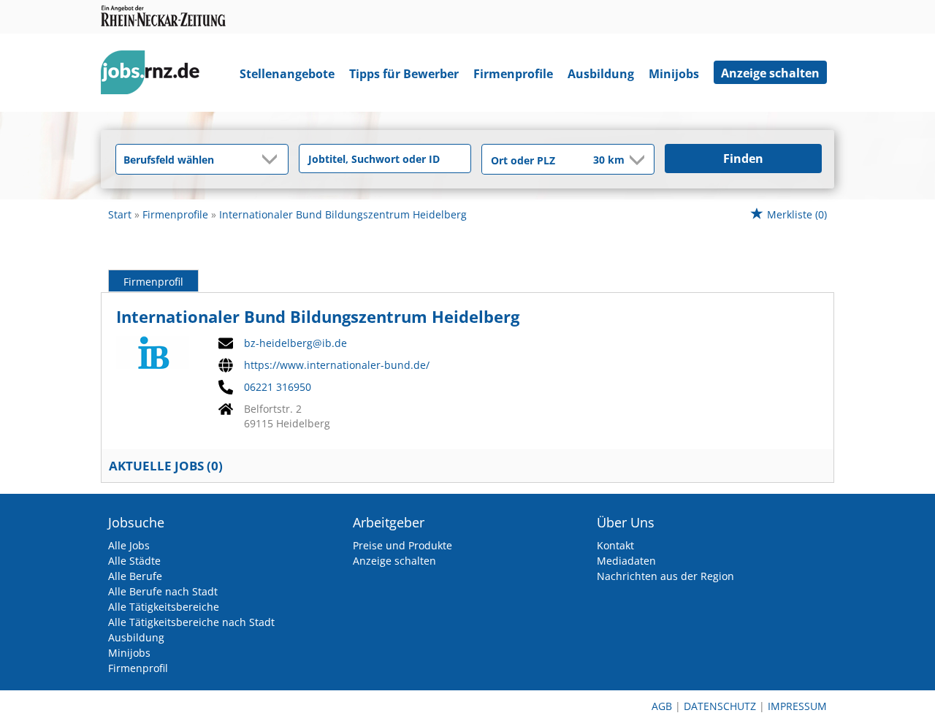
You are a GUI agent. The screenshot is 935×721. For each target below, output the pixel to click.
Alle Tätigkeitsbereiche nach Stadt (191, 622)
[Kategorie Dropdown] (273, 159)
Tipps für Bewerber (404, 74)
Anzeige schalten (770, 73)
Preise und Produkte (402, 545)
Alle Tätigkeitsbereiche (163, 607)
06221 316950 (277, 387)
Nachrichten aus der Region (665, 576)
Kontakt (615, 545)
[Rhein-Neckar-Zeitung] (155, 76)
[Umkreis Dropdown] (635, 160)
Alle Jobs (129, 545)
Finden (743, 158)
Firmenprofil (153, 282)
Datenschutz (720, 706)
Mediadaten (626, 561)
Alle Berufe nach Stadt (163, 591)
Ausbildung (601, 74)
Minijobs (674, 74)
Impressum (797, 706)
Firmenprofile (513, 74)
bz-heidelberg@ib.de (295, 343)
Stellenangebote (287, 74)
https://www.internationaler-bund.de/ (337, 365)
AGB (662, 706)
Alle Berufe (135, 576)
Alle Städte (134, 561)
